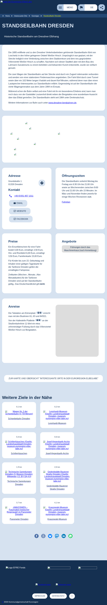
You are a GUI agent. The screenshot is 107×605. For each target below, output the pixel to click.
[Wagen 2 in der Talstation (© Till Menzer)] (53, 144)
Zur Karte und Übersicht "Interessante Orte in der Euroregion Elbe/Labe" (53, 378)
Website (19, 211)
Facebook (20, 219)
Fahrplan (66, 202)
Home (7, 16)
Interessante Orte (20, 16)
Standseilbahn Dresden (52, 16)
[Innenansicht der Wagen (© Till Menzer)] (77, 134)
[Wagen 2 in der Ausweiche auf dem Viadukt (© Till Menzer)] (53, 123)
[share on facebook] (36, 536)
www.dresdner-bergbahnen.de (62, 103)
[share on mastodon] (57, 536)
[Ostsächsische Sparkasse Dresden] (89, 571)
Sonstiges (35, 16)
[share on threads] (43, 536)
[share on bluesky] (50, 536)
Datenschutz (58, 596)
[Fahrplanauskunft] (39, 313)
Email (18, 203)
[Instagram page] (63, 584)
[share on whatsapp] (70, 536)
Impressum (40, 596)
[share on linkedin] (63, 536)
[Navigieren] (42, 183)
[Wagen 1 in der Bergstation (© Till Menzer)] (31, 134)
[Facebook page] (43, 584)
